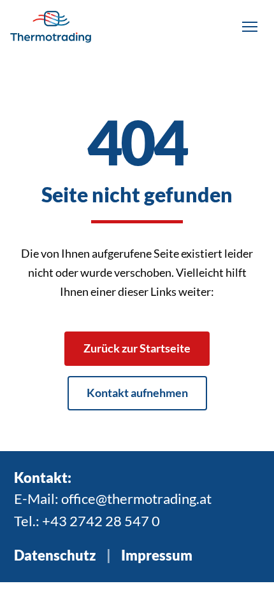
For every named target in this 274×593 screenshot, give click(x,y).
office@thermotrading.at (136, 498)
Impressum (156, 555)
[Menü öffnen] (250, 27)
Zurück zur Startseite (137, 348)
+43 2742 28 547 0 (101, 520)
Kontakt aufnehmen (137, 393)
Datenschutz (55, 555)
